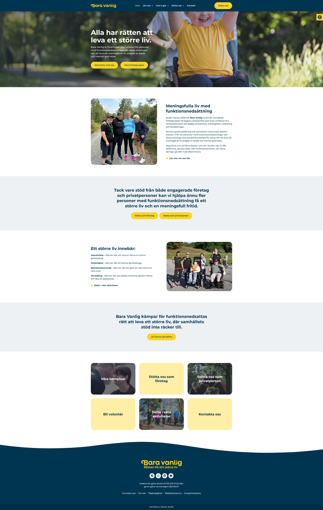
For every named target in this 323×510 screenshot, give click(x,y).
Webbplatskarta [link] (173, 493)
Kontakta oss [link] (129, 493)
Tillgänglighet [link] (155, 493)
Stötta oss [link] (176, 5)
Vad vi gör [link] (161, 5)
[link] (319, 17)
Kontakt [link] (191, 5)
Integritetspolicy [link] (192, 493)
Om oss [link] (147, 5)
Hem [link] (137, 5)
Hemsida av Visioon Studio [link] (161, 507)
